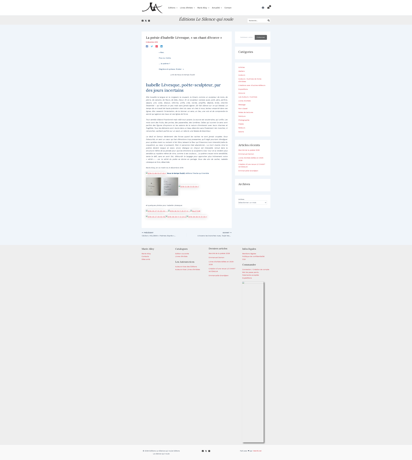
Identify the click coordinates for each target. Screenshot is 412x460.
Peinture (241, 116)
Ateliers (241, 71)
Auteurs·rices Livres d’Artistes (187, 269)
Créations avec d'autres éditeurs (251, 85)
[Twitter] (146, 21)
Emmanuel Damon (246, 154)
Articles (241, 67)
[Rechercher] (268, 20)
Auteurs (241, 75)
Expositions (243, 89)
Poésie (241, 124)
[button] (176, 8)
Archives (241, 199)
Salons (241, 132)
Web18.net (257, 451)
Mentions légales (249, 254)
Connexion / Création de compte (255, 269)
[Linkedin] (161, 46)
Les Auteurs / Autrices (247, 97)
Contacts (145, 256)
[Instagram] (149, 21)
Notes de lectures (245, 112)
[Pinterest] (157, 46)
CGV (244, 259)
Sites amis (146, 259)
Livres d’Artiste (181, 256)
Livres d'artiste (244, 101)
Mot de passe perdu (250, 272)
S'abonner (261, 37)
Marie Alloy (146, 254)
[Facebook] (143, 21)
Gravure (241, 93)
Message (241, 105)
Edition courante (182, 254)
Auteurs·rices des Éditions (186, 267)
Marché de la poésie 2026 (249, 150)
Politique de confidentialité (253, 256)
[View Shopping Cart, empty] (268, 8)
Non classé (242, 108)
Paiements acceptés (250, 275)
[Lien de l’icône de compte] (263, 8)
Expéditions (247, 278)
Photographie (243, 120)
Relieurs (241, 128)
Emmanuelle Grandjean (248, 171)
